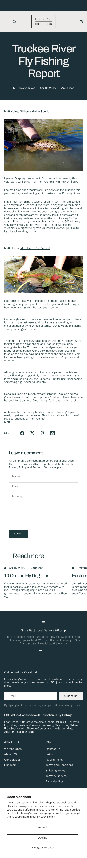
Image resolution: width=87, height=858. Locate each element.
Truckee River (25, 88)
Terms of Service (43, 467)
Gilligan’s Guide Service (35, 111)
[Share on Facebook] (22, 433)
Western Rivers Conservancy (35, 725)
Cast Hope (61, 725)
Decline (42, 837)
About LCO (11, 754)
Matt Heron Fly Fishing (35, 248)
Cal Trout (60, 721)
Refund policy (54, 781)
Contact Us (53, 749)
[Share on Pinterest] (42, 433)
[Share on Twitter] (32, 433)
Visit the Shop (13, 749)
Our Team (10, 765)
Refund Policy (54, 759)
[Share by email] (52, 433)
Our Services (12, 759)
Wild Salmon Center (33, 728)
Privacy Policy (46, 816)
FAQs (49, 754)
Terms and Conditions (59, 765)
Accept (42, 827)
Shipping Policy (55, 770)
